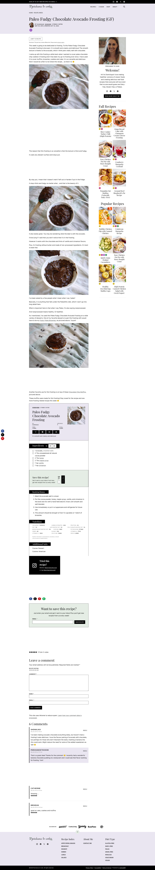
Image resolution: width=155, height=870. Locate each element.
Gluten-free (109, 843)
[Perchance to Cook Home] (40, 7)
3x (54, 446)
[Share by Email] (49, 432)
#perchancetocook (49, 570)
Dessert (64, 849)
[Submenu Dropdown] (96, 6)
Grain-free (109, 851)
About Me (88, 839)
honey (41, 458)
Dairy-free (109, 846)
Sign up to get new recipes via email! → (43, 1)
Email (59, 478)
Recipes (93, 6)
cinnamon (42, 465)
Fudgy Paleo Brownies (48, 320)
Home (31, 12)
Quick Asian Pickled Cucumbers (105, 260)
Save (63, 479)
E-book (101, 6)
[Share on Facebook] (30, 598)
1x (46, 446)
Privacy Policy (89, 867)
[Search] (124, 6)
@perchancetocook (51, 568)
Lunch (63, 854)
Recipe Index (38, 12)
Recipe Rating (34, 668)
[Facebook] (117, 2)
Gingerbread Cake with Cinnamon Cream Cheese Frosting (119, 133)
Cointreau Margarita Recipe (119, 231)
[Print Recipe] (56, 432)
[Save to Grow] (35, 432)
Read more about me (112, 96)
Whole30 (108, 854)
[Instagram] (113, 2)
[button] (45, 24)
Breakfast (65, 846)
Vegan (107, 860)
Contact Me (87, 843)
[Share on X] (35, 598)
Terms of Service (106, 867)
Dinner (63, 851)
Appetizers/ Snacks (68, 843)
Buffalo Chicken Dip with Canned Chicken (105, 231)
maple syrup (44, 460)
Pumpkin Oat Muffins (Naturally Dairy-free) (105, 194)
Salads (63, 857)
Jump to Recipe (35, 39)
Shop (108, 6)
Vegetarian (109, 857)
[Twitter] (120, 2)
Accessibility (98, 867)
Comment (33, 674)
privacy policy (61, 42)
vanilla (41, 463)
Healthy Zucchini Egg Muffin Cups (105, 288)
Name (31, 693)
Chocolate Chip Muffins (77, 392)
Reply (85, 730)
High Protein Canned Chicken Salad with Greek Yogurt (119, 289)
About (115, 6)
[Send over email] (44, 598)
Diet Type (110, 839)
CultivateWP (122, 867)
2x (50, 446)
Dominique (40, 24)
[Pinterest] (124, 2)
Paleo (107, 849)
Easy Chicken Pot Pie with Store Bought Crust (105, 162)
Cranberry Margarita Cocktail (119, 164)
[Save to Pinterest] (39, 598)
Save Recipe (80, 622)
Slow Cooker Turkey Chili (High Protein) (105, 134)
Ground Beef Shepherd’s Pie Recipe (119, 193)
